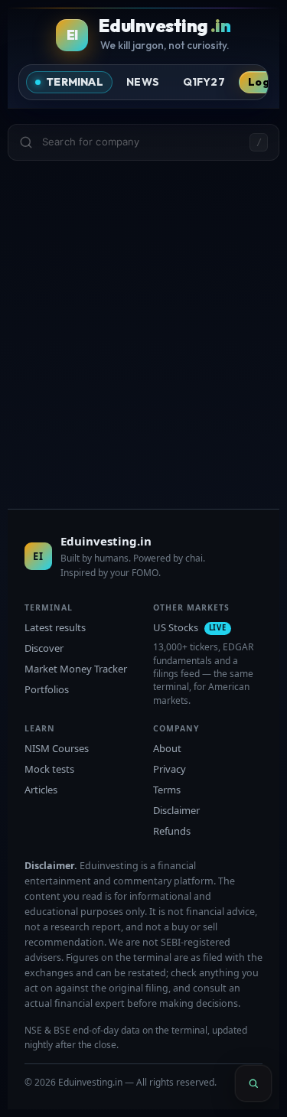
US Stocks (190, 627)
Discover (44, 648)
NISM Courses (56, 748)
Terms (167, 789)
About (167, 748)
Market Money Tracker (75, 669)
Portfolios (46, 689)
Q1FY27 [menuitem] (204, 82)
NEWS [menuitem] (142, 82)
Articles (40, 789)
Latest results (55, 627)
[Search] (253, 1083)
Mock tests (49, 769)
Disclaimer (176, 810)
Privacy (169, 769)
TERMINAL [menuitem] (74, 82)
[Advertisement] (143, 319)
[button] (143, 142)
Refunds (172, 831)
